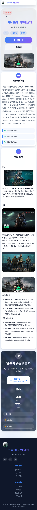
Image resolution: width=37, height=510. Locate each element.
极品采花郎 (18, 493)
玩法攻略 (18, 473)
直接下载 (18, 476)
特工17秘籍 (18, 486)
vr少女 (18, 490)
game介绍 (18, 470)
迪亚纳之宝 (18, 496)
